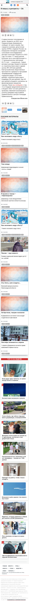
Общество (18, 568)
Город (16, 566)
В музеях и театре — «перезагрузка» (8, 195)
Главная (5, 566)
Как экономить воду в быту (11, 136)
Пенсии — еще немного (9, 253)
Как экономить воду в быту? (11, 225)
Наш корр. (13, 12)
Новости (7, 175)
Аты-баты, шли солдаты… (11, 283)
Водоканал (8, 145)
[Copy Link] (13, 35)
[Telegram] (8, 35)
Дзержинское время (16, 145)
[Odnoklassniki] (5, 35)
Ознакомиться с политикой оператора (16, 599)
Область (5, 568)
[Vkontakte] (3, 35)
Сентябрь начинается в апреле (12, 342)
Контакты (11, 570)
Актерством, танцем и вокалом (12, 313)
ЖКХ (22, 145)
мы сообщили (17, 85)
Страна (11, 568)
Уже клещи (5, 164)
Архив (3, 145)
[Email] (11, 35)
